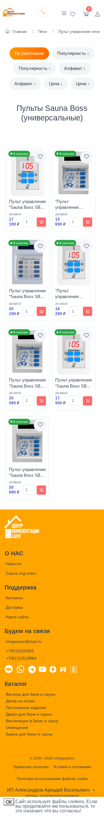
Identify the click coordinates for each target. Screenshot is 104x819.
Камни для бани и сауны (29, 734)
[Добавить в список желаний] (40, 157)
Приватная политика (31, 767)
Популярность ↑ (35, 68)
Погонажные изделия (26, 707)
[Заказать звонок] (43, 12)
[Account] (97, 12)
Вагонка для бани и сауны (30, 694)
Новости (13, 563)
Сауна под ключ (21, 573)
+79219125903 (20, 651)
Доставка (14, 607)
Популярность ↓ (73, 53)
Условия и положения (72, 767)
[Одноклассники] (73, 668)
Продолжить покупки (75, 807)
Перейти (43, 807)
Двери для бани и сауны (29, 714)
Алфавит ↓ (75, 68)
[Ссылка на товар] (27, 173)
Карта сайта (17, 617)
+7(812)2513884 (21, 658)
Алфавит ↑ (25, 83)
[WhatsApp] (20, 668)
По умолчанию (29, 53)
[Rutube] (63, 668)
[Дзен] (53, 668)
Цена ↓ (56, 83)
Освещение (17, 727)
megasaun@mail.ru (24, 641)
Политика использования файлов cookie (52, 779)
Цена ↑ (83, 83)
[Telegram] (32, 668)
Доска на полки (20, 701)
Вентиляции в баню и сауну (32, 721)
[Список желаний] (72, 12)
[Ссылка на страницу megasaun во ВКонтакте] (9, 668)
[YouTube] (42, 668)
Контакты (14, 597)
